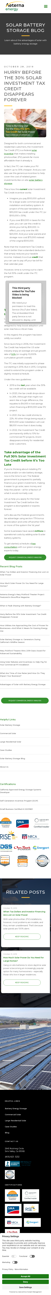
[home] (13, 6)
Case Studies (11, 1126)
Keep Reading (22, 937)
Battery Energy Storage (16, 1108)
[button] (46, 6)
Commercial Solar (13, 1114)
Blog (7, 1133)
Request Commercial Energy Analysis (25, 557)
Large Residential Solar (15, 1120)
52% (13, 354)
